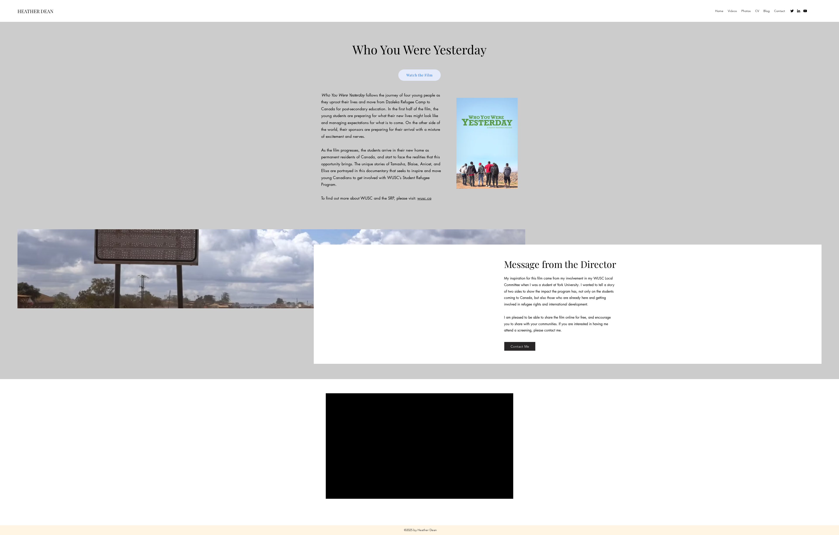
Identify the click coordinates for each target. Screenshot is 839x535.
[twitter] (792, 11)
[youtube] (805, 11)
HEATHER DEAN (35, 11)
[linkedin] (798, 11)
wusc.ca (424, 198)
